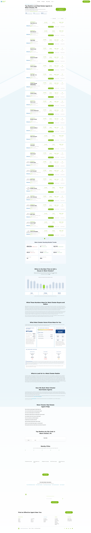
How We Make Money (57, 524)
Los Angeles (32, 518)
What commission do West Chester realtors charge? (32, 421)
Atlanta (19, 518)
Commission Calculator (39, 484)
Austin (19, 519)
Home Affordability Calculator (31, 484)
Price (59, 18)
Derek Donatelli (33, 57)
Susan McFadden (34, 231)
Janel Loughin (33, 66)
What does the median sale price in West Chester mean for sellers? (35, 414)
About (52, 1)
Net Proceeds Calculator (55, 484)
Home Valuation (62, 484)
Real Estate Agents (27, 4)
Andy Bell (32, 145)
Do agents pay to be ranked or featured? (31, 419)
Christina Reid (33, 205)
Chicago (19, 521)
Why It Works (48, 1)
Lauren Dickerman (34, 110)
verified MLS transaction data (33, 11)
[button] (42, 238)
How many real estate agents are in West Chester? (32, 412)
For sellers (56, 518)
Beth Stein (32, 214)
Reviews (56, 521)
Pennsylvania (32, 4)
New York (32, 520)
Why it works (57, 520)
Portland (32, 521)
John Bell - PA (33, 74)
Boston (19, 520)
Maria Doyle (33, 153)
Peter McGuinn (33, 136)
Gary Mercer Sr (33, 23)
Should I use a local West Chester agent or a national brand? (34, 423)
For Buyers (43, 1)
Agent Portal (69, 518)
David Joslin (33, 162)
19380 (28, 440)
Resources (56, 522)
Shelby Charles (33, 188)
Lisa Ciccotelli (33, 171)
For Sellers (38, 1)
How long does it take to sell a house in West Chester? (33, 416)
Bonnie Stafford (33, 127)
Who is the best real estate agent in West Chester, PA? (33, 409)
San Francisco (45, 519)
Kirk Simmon (33, 31)
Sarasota (45, 520)
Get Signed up (70, 520)
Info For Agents (70, 519)
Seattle (45, 521)
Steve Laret (32, 102)
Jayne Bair (32, 40)
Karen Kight (33, 222)
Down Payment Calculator (47, 484)
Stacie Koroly (33, 49)
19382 (35, 440)
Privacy (33, 528)
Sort (51, 18)
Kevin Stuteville (33, 398)
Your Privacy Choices (37, 528)
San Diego (45, 518)
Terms (30, 528)
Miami (32, 519)
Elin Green (32, 179)
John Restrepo (33, 197)
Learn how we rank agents (38, 396)
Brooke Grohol (33, 119)
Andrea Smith (33, 93)
